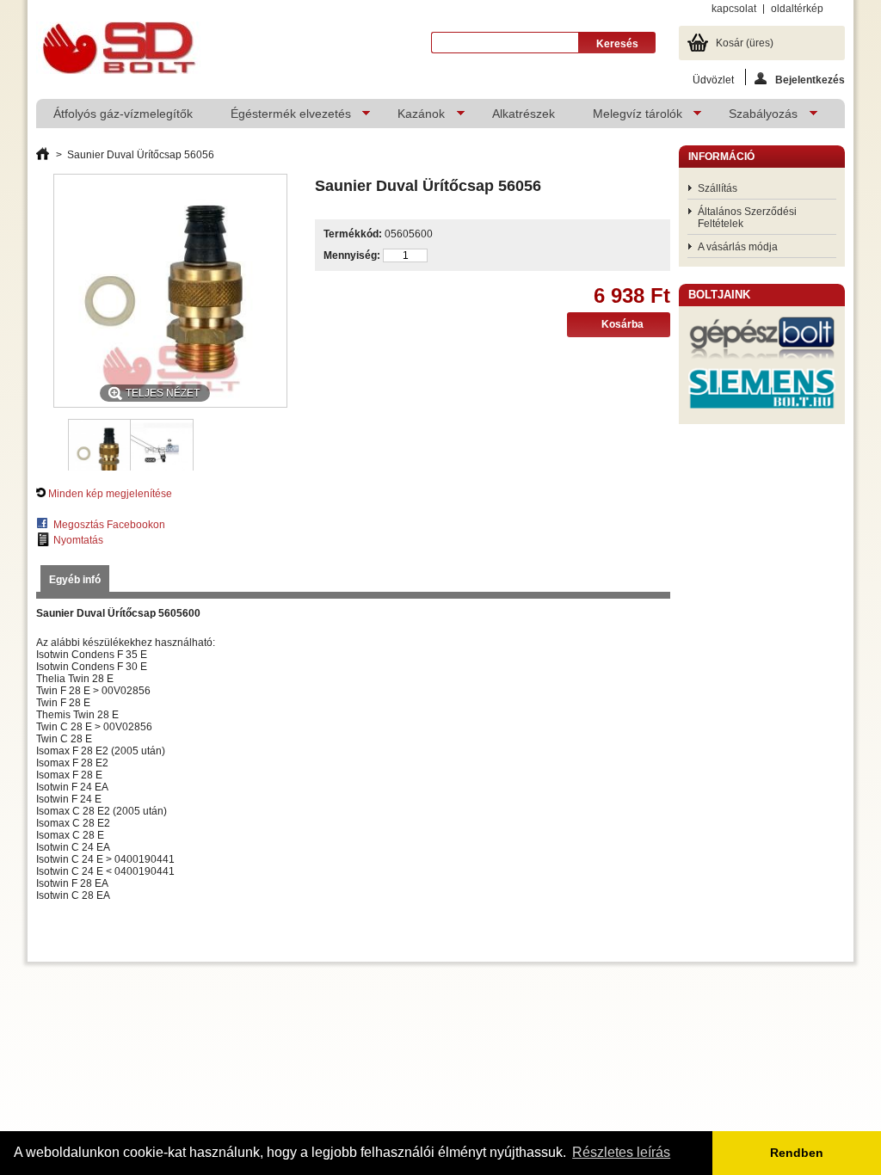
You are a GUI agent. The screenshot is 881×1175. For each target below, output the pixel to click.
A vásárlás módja (738, 247)
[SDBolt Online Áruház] (118, 49)
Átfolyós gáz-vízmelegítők (123, 113)
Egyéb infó (75, 580)
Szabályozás (755, 117)
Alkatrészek (523, 113)
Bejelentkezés (810, 79)
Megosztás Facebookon (109, 525)
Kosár (744, 43)
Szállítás (717, 188)
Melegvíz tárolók (629, 117)
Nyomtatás (78, 540)
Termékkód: (352, 234)
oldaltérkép (797, 9)
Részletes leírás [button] (621, 1152)
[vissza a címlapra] (42, 155)
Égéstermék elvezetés (282, 117)
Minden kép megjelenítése (110, 494)
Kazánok (412, 117)
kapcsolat (734, 9)
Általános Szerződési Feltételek (747, 218)
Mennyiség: (351, 255)
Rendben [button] (796, 1153)
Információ (721, 157)
